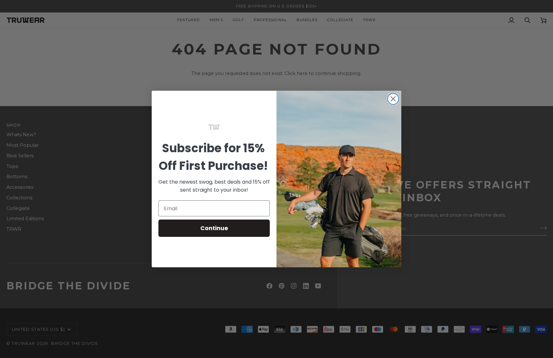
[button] (214, 127)
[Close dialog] (393, 98)
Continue (214, 228)
